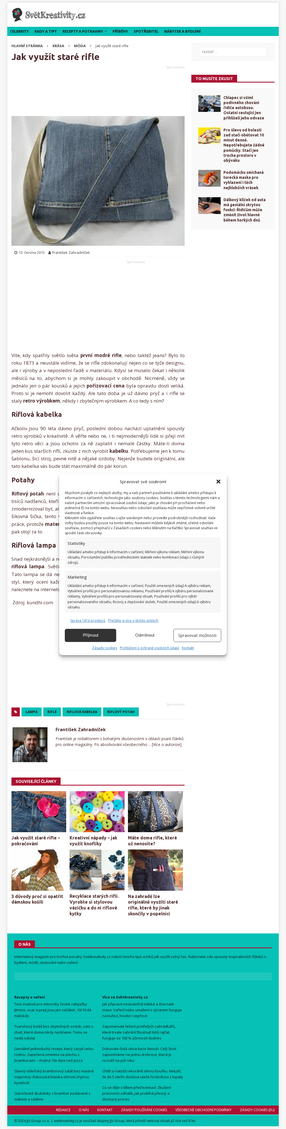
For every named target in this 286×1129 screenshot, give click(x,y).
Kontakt (188, 648)
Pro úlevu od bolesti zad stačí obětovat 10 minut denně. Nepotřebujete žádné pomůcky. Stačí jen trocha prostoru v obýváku (243, 145)
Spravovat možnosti (197, 635)
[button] (218, 481)
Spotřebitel (146, 31)
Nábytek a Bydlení (182, 31)
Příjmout (90, 635)
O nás (84, 1110)
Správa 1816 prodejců (87, 620)
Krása (58, 45)
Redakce (63, 1110)
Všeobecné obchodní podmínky (203, 1110)
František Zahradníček (81, 729)
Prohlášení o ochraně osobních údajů (149, 648)
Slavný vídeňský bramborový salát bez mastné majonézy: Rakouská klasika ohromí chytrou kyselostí (54, 1076)
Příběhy (120, 31)
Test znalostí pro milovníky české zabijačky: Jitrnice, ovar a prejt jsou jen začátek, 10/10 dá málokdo (52, 1010)
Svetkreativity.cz (97, 956)
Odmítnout (144, 635)
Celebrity (19, 31)
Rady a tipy (46, 31)
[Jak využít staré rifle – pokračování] (38, 811)
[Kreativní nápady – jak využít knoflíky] (97, 811)
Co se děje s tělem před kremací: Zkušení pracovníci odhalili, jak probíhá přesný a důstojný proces (136, 1093)
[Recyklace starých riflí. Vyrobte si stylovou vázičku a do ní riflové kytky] (97, 870)
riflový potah (121, 711)
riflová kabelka (82, 711)
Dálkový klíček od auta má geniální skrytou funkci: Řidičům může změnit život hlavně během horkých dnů (244, 210)
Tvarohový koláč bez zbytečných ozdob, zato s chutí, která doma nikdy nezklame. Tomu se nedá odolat (53, 1032)
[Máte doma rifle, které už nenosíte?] (155, 811)
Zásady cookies (104, 648)
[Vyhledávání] (233, 52)
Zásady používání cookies (144, 1110)
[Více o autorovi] (166, 744)
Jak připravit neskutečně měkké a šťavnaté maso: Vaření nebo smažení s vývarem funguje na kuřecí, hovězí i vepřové (142, 1010)
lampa (31, 711)
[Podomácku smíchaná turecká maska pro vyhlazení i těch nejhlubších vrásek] (209, 178)
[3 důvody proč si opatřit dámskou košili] (38, 870)
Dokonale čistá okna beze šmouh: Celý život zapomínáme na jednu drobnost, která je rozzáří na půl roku (139, 1054)
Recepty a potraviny (83, 31)
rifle (52, 711)
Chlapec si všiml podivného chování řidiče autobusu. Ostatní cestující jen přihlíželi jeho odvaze (243, 107)
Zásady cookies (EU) (257, 1110)
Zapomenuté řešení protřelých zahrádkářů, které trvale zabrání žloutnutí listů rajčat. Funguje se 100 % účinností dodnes (139, 1032)
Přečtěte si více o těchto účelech (133, 620)
